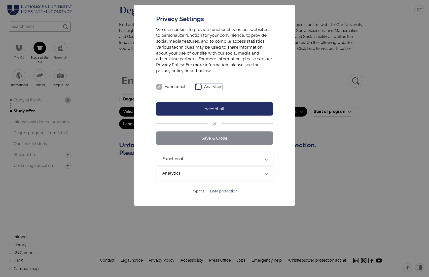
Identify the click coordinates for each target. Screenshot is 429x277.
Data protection (224, 191)
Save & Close (214, 138)
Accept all (215, 108)
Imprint (197, 191)
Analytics (213, 86)
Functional (175, 86)
